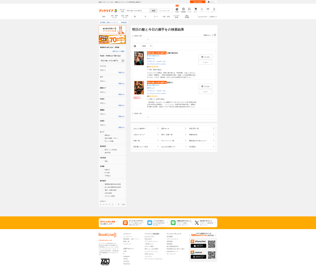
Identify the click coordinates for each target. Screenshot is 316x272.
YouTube (126, 261)
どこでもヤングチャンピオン (156, 64)
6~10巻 (107, 172)
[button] (174, 35)
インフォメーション (151, 251)
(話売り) (160, 82)
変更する (121, 72)
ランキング (127, 244)
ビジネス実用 (176, 16)
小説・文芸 (166, 16)
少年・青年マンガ (114, 16)
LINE (125, 251)
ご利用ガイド (213, 17)
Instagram (126, 256)
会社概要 (170, 236)
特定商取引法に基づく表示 (175, 249)
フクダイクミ (151, 61)
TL (145, 16)
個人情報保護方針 (172, 246)
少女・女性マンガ (124, 16)
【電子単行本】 (163, 53)
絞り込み (122, 10)
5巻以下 (107, 170)
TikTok (125, 259)
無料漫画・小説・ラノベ (131, 239)
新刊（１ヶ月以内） (111, 149)
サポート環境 (149, 246)
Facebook (126, 264)
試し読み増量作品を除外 (113, 187)
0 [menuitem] (118, 204)
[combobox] (138, 11)
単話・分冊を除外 (111, 190)
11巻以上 (108, 175)
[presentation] (100, 204)
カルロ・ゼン (161, 61)
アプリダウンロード (151, 241)
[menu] (119, 204)
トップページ (127, 236)
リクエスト (148, 256)
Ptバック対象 (109, 141)
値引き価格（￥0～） (112, 138)
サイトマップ (171, 254)
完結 (106, 161)
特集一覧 (126, 241)
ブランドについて (172, 239)
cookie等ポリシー (172, 251)
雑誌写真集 (187, 16)
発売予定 (108, 152)
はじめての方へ (203, 17)
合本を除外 (108, 193)
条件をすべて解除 (118, 51)
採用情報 (170, 241)
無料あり (108, 135)
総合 (103, 16)
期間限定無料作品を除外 (113, 184)
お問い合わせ (149, 254)
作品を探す (148, 239)
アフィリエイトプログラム (153, 259)
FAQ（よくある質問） (152, 249)
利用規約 (170, 244)
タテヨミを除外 (110, 196)
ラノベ (156, 16)
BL (135, 16)
